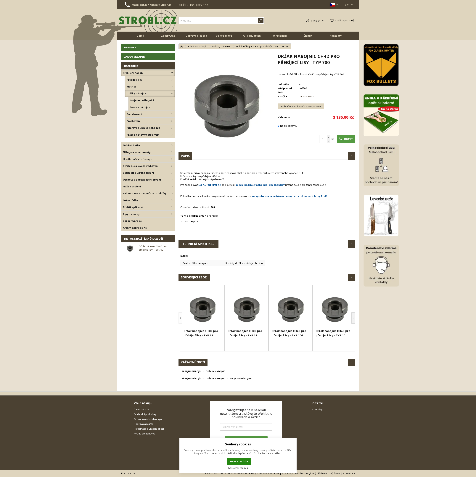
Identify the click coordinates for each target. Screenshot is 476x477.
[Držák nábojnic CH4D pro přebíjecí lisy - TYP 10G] (290, 307)
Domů (140, 35)
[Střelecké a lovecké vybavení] (172, 165)
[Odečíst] (328, 141)
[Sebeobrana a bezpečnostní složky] (172, 193)
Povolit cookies (239, 461)
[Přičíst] (328, 137)
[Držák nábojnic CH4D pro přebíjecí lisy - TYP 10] (334, 307)
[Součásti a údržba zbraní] (172, 172)
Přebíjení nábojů (191, 371)
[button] (180, 318)
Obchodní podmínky (145, 414)
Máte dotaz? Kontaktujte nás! (152, 5)
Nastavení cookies (238, 467)
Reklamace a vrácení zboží (149, 428)
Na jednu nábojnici (241, 378)
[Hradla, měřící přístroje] (172, 159)
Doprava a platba (144, 424)
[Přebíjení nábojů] (172, 72)
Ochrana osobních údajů (148, 419)
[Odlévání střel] (172, 145)
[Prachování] (172, 120)
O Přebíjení (280, 35)
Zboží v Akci (168, 35)
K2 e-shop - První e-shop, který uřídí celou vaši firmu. (311, 473)
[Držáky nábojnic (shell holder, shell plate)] (172, 93)
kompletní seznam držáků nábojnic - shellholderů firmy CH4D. (290, 196)
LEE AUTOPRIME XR (209, 184)
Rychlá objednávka (144, 433)
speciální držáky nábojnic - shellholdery (260, 184)
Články (308, 35)
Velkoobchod (224, 35)
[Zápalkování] (172, 114)
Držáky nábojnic (215, 371)
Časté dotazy (141, 409)
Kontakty (336, 35)
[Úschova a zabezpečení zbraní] (172, 179)
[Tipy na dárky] (172, 214)
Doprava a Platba (196, 35)
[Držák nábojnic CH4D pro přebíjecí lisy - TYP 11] (246, 307)
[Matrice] (172, 86)
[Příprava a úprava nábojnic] (172, 127)
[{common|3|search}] (260, 20)
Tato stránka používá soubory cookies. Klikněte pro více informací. (242, 473)
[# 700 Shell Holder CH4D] (226, 101)
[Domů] (181, 46)
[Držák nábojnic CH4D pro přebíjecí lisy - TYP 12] (202, 307)
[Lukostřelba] (172, 200)
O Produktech (252, 35)
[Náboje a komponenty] (172, 152)
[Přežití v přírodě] (172, 207)
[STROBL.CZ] (148, 20)
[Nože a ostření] (172, 186)
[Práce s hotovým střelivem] (172, 134)
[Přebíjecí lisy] (172, 79)
